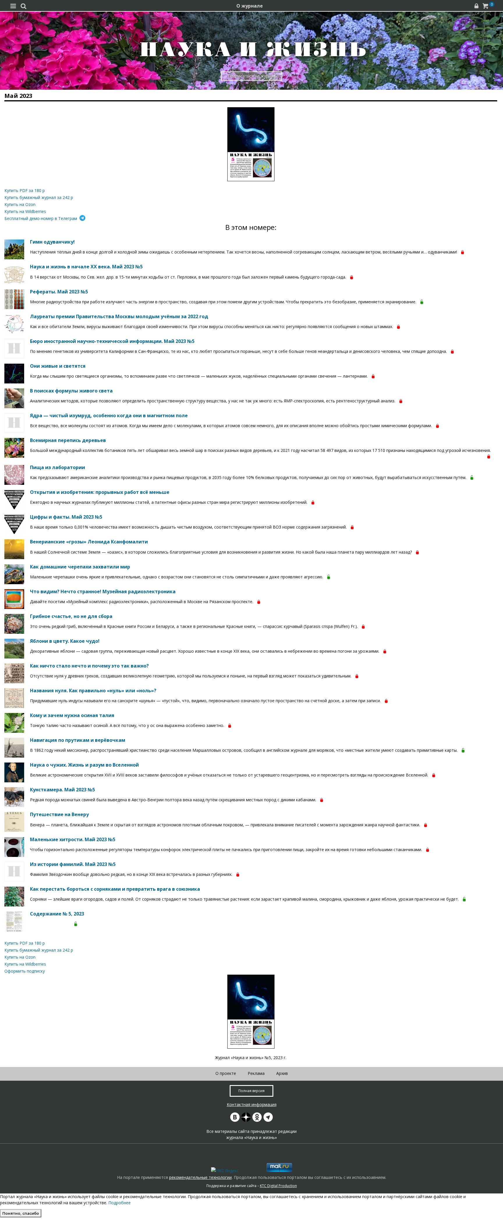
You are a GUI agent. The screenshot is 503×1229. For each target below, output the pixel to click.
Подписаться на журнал (251, 76)
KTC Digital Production (278, 1185)
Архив (282, 1073)
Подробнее (119, 1202)
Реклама (256, 1073)
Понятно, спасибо (20, 1213)
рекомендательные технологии (200, 1177)
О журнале (249, 6)
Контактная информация (252, 1104)
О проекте (225, 1073)
